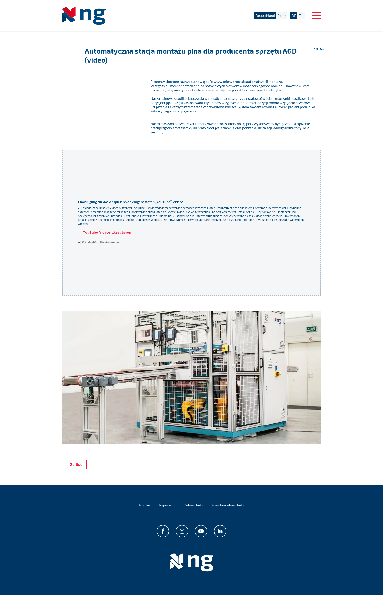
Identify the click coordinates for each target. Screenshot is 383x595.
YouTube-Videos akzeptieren (107, 232)
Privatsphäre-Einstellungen (140, 216)
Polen (281, 15)
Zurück (76, 464)
